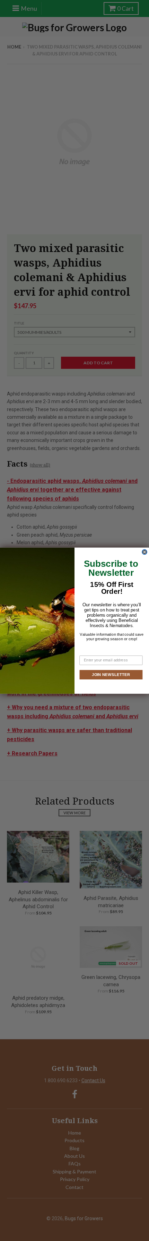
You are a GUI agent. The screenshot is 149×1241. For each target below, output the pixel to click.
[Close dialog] (144, 551)
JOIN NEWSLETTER (111, 674)
